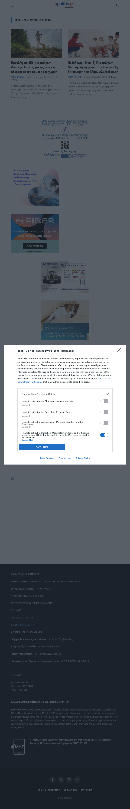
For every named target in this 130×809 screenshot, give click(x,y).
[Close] (120, 351)
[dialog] (65, 404)
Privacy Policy (83, 458)
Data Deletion (47, 458)
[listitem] (65, 394)
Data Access (65, 458)
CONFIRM (42, 447)
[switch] (104, 401)
